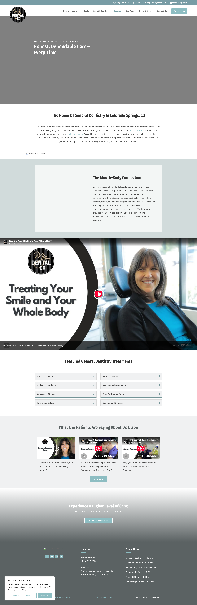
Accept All (44, 595)
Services (117, 11)
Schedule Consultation (98, 520)
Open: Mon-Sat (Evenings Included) (150, 2)
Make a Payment (179, 2)
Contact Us (162, 11)
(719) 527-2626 (122, 2)
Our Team (130, 11)
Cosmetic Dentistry (100, 11)
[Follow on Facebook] (47, 556)
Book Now (179, 11)
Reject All (29, 595)
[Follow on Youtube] (52, 556)
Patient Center (145, 11)
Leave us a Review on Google (103, 597)
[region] (30, 588)
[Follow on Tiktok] (61, 556)
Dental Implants (70, 11)
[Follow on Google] (56, 556)
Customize (15, 595)
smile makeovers (75, 134)
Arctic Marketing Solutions (58, 597)
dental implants (136, 130)
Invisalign (86, 11)
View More (98, 479)
